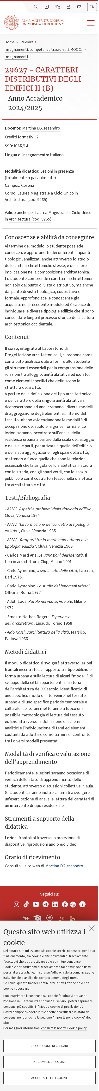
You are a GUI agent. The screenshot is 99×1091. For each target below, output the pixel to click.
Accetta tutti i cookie (49, 1078)
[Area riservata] (69, 7)
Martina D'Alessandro (41, 128)
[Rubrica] (47, 7)
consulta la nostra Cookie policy (64, 1028)
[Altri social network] (82, 904)
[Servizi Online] (58, 7)
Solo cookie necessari (49, 1046)
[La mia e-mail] (79, 7)
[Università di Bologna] (34, 22)
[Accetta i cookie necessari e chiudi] (91, 928)
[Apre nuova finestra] (16, 904)
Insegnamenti (16, 56)
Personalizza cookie (49, 1061)
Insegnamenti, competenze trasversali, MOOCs (43, 49)
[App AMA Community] (72, 917)
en (92, 7)
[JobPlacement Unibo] (61, 916)
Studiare (26, 42)
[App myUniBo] (38, 916)
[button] (81, 23)
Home (10, 42)
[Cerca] (36, 7)
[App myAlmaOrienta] (49, 916)
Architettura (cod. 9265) (30, 219)
